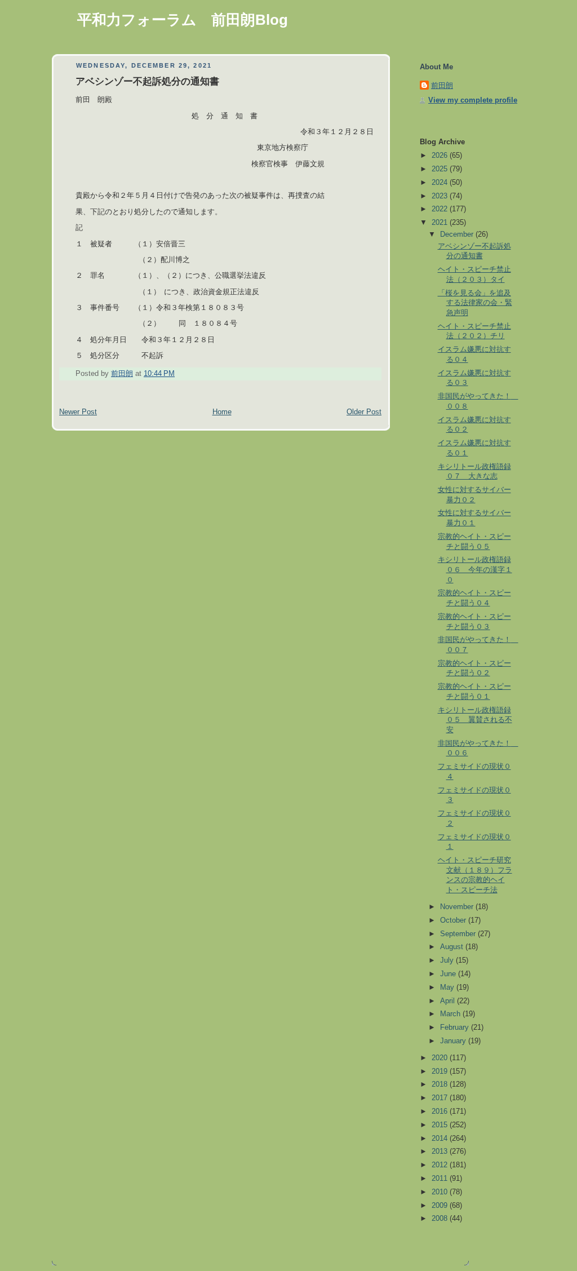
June (449, 974)
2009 (441, 1206)
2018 (441, 1084)
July (448, 960)
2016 (441, 1111)
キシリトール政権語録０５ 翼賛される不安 (475, 720)
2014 (441, 1138)
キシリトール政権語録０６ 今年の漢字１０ (475, 569)
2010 (441, 1192)
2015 (441, 1125)
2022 (441, 209)
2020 (441, 1058)
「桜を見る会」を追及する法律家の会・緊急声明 (475, 303)
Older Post (364, 412)
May (448, 987)
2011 (441, 1179)
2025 (441, 169)
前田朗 (442, 86)
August (452, 947)
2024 (441, 183)
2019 (441, 1071)
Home (222, 412)
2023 (441, 196)
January (454, 1041)
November (458, 907)
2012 (441, 1165)
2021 (441, 223)
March (451, 1014)
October (454, 920)
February (455, 1027)
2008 (441, 1219)
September (459, 934)
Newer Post (78, 412)
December (458, 234)
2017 (441, 1098)
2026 (441, 156)
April (448, 1001)
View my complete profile (472, 100)
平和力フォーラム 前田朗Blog (182, 19)
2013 (441, 1151)
